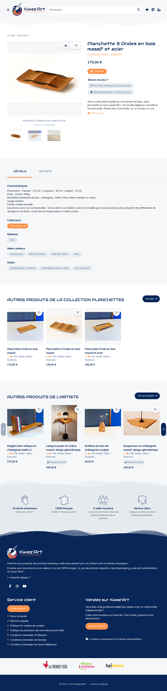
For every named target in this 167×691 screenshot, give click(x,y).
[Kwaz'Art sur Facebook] (10, 586)
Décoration (23, 35)
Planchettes (16, 226)
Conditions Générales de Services (28, 640)
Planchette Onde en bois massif (22, 351)
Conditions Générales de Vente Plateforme (33, 644)
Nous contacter (18, 616)
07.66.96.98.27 (18, 608)
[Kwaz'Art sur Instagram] (17, 586)
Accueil (11, 35)
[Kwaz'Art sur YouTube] (24, 586)
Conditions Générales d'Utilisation (28, 635)
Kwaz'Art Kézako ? (20, 577)
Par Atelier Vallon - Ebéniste (20, 358)
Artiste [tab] (45, 171)
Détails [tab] (20, 171)
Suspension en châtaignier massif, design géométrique (140, 447)
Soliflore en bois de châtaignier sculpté (97, 447)
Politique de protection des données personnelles (37, 630)
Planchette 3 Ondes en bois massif (63, 351)
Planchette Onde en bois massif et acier (100, 351)
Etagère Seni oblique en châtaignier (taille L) (22, 447)
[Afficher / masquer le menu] (8, 10)
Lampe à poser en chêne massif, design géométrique (63, 447)
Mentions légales (19, 621)
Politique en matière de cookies (27, 625)
